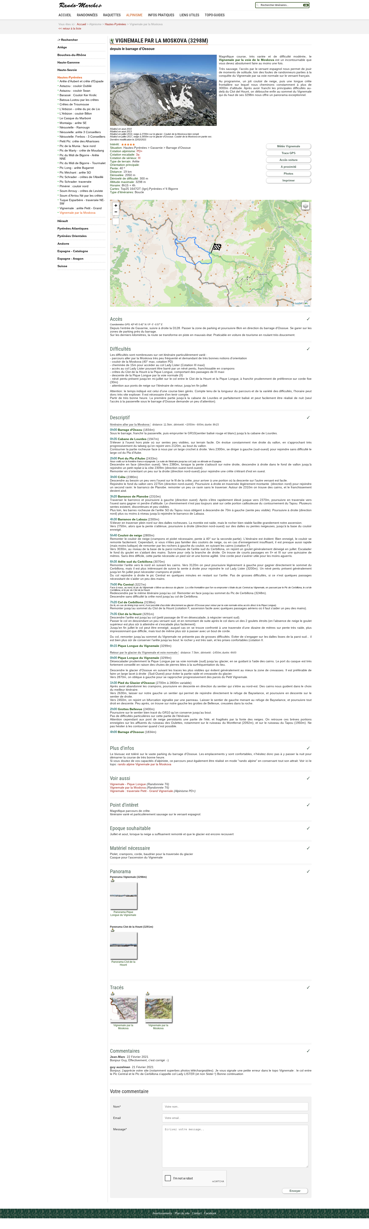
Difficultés (120, 349)
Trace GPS (289, 153)
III (139, 158)
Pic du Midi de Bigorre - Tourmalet (82, 163)
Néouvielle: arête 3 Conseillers (80, 132)
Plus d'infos (122, 748)
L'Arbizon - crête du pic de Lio (80, 109)
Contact (197, 1213)
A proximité (288, 166)
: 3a (136, 154)
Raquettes (112, 15)
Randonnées (87, 15)
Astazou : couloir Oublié (76, 86)
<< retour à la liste (70, 28)
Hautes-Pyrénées (115, 24)
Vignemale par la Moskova (77, 212)
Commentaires (125, 1051)
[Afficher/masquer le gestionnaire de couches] (305, 206)
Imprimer (289, 180)
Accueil (65, 15)
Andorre (63, 243)
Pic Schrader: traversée (75, 181)
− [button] (115, 212)
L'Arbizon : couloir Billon (76, 113)
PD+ (139, 151)
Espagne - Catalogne (72, 251)
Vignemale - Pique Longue (128, 784)
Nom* (117, 1106)
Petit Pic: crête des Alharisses (79, 141)
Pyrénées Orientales (72, 236)
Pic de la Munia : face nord (78, 146)
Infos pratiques (161, 15)
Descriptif (120, 418)
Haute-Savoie (67, 70)
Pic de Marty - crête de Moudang (82, 150)
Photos (288, 173)
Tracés (117, 988)
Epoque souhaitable (130, 828)
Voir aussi (120, 778)
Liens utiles (189, 15)
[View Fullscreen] (116, 221)
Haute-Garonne (68, 62)
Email (117, 1118)
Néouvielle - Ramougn (75, 127)
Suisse (62, 266)
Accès (116, 319)
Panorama (120, 871)
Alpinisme (134, 15)
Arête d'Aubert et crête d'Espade (82, 81)
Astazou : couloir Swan (75, 90)
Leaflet (298, 303)
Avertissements (162, 1213)
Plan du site (182, 1213)
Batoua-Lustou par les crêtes (79, 100)
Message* (120, 1129)
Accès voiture (288, 160)
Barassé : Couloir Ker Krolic (78, 95)
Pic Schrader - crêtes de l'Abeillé (81, 177)
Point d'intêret (124, 805)
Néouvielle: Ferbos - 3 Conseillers (82, 136)
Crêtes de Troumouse (74, 104)
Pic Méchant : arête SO (75, 172)
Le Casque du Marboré (75, 118)
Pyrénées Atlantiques (72, 228)
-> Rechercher (67, 39)
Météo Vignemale (288, 146)
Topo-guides (215, 15)
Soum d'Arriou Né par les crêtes (81, 195)
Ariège (62, 47)
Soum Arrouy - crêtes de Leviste (81, 191)
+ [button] (115, 205)
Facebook (210, 1213)
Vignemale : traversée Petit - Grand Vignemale (141, 791)
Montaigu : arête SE (73, 123)
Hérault (62, 221)
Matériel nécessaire (130, 848)
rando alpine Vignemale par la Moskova (144, 764)
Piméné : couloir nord (74, 186)
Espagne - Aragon (70, 258)
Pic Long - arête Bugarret (77, 167)
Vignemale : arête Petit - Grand (81, 208)
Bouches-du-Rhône (71, 55)
